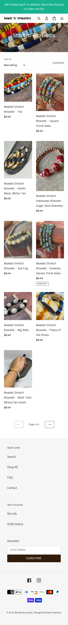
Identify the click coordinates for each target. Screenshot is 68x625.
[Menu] (62, 18)
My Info (12, 513)
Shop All (12, 467)
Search (11, 457)
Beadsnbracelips (24, 612)
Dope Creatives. (53, 612)
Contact (12, 488)
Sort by (7, 59)
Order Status (15, 524)
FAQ (10, 477)
